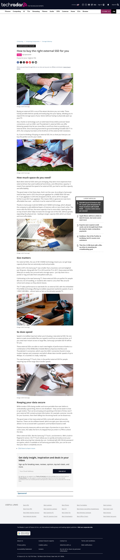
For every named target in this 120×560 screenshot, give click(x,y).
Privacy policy (21, 545)
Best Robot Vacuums (109, 516)
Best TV (64, 509)
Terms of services (41, 476)
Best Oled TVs (66, 513)
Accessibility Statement (24, 549)
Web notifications (86, 545)
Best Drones (107, 513)
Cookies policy (43, 545)
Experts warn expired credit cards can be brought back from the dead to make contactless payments (90, 228)
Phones (7, 11)
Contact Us (63, 541)
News (19, 55)
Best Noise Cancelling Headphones (88, 509)
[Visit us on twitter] (86, 5)
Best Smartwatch (67, 516)
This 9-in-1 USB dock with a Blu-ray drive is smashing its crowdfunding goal (90, 247)
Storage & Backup (47, 41)
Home (73, 11)
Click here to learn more (26, 448)
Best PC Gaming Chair (50, 516)
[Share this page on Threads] (33, 62)
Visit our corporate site (85, 527)
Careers (41, 549)
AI (24, 11)
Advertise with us (65, 545)
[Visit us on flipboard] (92, 5)
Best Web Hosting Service (31, 513)
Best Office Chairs (82, 516)
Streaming (36, 11)
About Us (20, 541)
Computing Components (33, 41)
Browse (85, 11)
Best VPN (26, 505)
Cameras (65, 11)
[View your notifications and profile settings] (108, 5)
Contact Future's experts (46, 541)
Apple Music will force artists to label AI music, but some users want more (90, 218)
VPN (58, 11)
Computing (17, 11)
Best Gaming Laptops (50, 509)
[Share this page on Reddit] (24, 62)
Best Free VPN (27, 509)
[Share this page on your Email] (36, 62)
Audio (52, 11)
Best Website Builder (29, 516)
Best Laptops (48, 505)
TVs (28, 11)
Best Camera (107, 505)
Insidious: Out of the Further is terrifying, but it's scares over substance (90, 238)
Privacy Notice (23, 478)
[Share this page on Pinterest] (27, 62)
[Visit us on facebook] (83, 5)
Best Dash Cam (108, 509)
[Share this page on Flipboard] (30, 62)
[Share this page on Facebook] (18, 62)
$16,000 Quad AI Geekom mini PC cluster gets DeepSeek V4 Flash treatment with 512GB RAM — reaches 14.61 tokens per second (89, 207)
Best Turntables (82, 505)
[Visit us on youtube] (89, 5)
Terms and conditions (88, 541)
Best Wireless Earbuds (84, 513)
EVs (78, 11)
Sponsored (27, 54)
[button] (115, 5)
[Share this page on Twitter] (21, 62)
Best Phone (65, 505)
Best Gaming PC (49, 513)
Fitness (44, 11)
